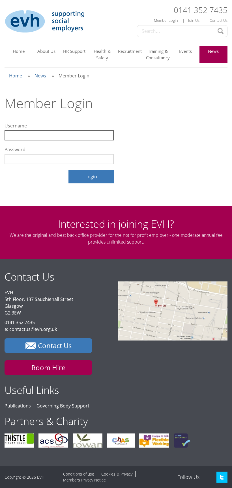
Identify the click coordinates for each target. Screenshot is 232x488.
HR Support (74, 51)
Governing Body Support (62, 406)
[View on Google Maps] (172, 339)
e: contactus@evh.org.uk (31, 329)
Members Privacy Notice (84, 480)
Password (15, 149)
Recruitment (130, 51)
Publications (18, 406)
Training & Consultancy (158, 54)
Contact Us (218, 20)
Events (185, 51)
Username (16, 126)
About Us (46, 51)
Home (19, 51)
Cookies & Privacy (116, 474)
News (213, 51)
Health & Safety (102, 54)
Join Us (193, 20)
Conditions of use (78, 474)
